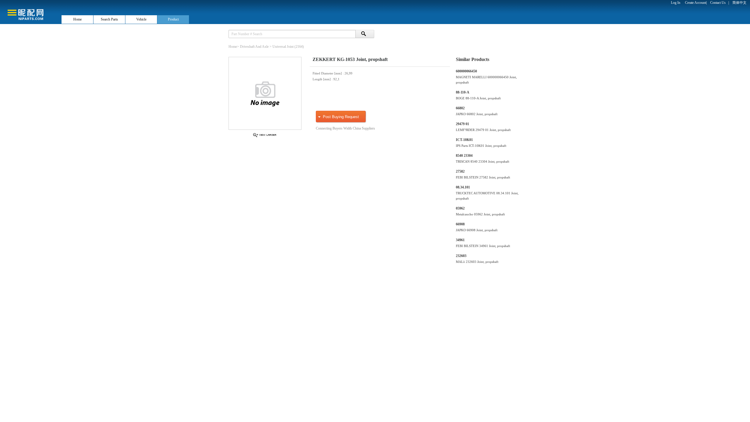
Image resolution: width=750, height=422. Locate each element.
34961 (460, 240)
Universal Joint (283, 47)
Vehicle (141, 19)
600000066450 (466, 71)
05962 (460, 208)
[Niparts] (30, 12)
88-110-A (462, 92)
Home (77, 19)
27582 (460, 171)
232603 (461, 256)
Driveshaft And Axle (254, 47)
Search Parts (109, 19)
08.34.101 (463, 187)
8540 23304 (464, 156)
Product (173, 19)
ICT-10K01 (464, 140)
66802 (460, 108)
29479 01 (462, 124)
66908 (460, 224)
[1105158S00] (265, 137)
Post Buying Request (341, 117)
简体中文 (739, 3)
